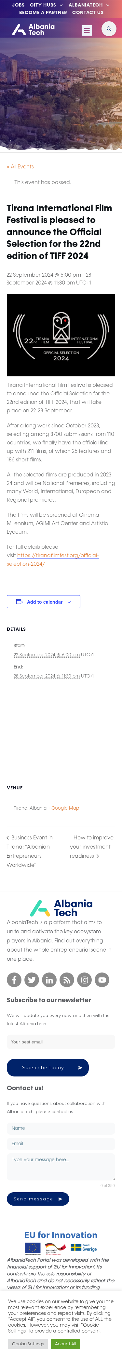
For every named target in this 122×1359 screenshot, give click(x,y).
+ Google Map (63, 808)
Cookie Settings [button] (28, 1344)
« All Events (20, 167)
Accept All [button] (65, 1344)
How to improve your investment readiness (92, 847)
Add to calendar (44, 601)
